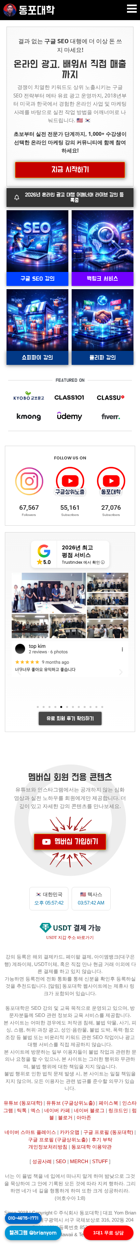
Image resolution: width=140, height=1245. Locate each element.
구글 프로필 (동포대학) (108, 1132)
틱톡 (22, 1110)
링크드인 (118, 1110)
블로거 (65, 1117)
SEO (61, 1161)
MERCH (79, 1161)
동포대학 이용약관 (91, 1146)
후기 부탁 (101, 1139)
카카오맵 (69, 1132)
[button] (132, 8)
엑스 (35, 1110)
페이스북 (108, 1103)
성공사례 (42, 1161)
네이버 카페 (57, 1110)
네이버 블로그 (89, 1110)
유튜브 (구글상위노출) (70, 1103)
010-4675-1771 (23, 1218)
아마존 (84, 1117)
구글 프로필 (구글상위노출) (58, 1139)
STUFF (100, 1161)
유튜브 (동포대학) (23, 1103)
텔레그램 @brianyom (33, 1233)
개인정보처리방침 (47, 1146)
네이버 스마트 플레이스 (30, 1132)
